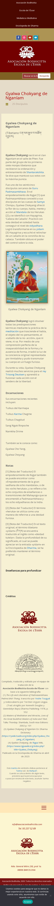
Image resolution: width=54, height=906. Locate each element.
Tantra (19, 770)
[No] (50, 895)
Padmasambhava (16, 191)
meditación (12, 331)
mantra (14, 768)
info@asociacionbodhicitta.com (27, 824)
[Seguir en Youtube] (30, 37)
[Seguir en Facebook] (18, 37)
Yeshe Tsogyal (42, 698)
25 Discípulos (20, 103)
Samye (41, 201)
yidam (40, 229)
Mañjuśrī (33, 770)
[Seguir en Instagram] (24, 37)
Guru (35, 188)
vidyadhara (35, 225)
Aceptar (27, 902)
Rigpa (35, 742)
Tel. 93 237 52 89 (27, 828)
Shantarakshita (35, 172)
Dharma (31, 547)
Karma (18, 414)
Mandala (21, 212)
